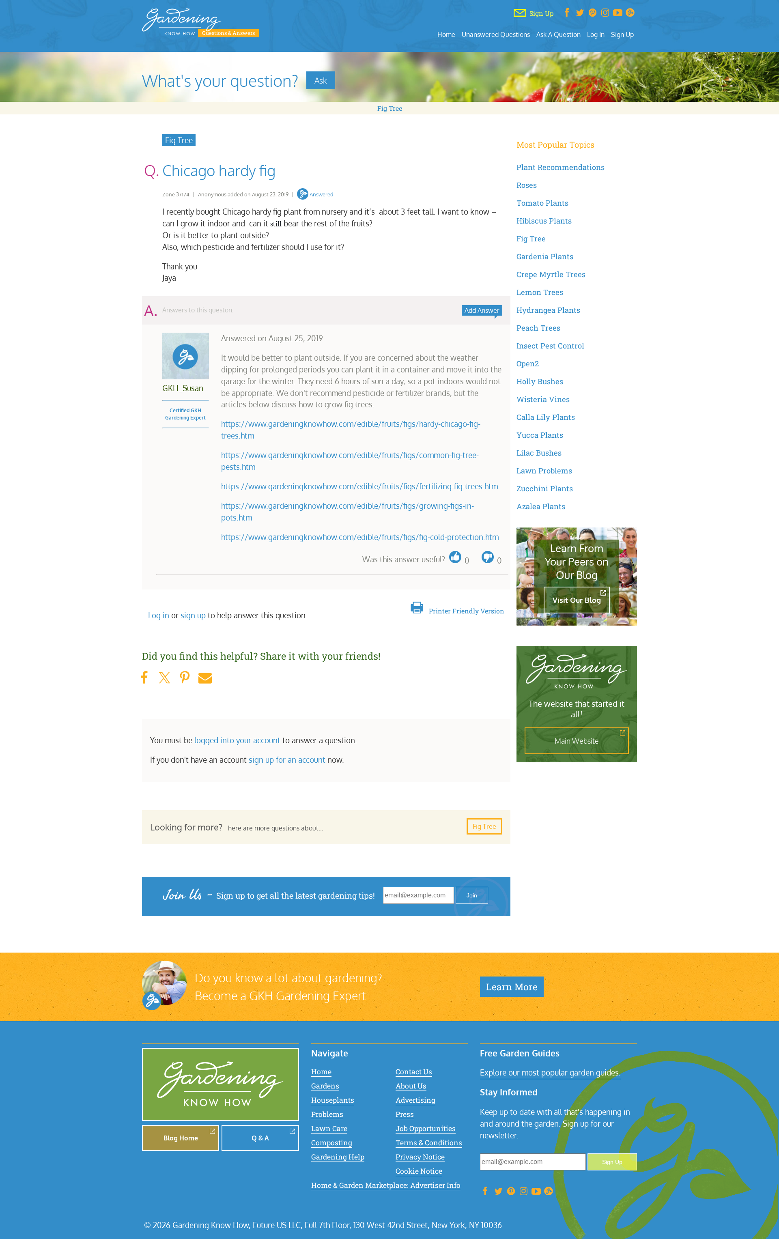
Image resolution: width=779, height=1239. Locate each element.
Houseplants (332, 1100)
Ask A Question (558, 34)
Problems (327, 1114)
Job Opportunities (426, 1128)
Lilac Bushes (539, 453)
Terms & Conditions (429, 1142)
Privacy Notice (420, 1157)
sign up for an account (287, 760)
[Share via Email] (205, 677)
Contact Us (414, 1071)
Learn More (512, 987)
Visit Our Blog (577, 600)
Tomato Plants (542, 203)
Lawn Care (329, 1128)
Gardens (325, 1086)
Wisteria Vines (543, 399)
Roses (526, 185)
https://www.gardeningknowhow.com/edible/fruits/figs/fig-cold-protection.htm (360, 537)
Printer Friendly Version (466, 611)
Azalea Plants (540, 506)
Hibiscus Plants (544, 221)
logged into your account (237, 740)
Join (472, 895)
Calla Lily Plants (545, 417)
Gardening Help (337, 1157)
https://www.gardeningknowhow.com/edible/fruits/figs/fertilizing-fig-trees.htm (359, 486)
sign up (193, 615)
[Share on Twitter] (164, 677)
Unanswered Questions (496, 34)
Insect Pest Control (550, 346)
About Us (411, 1086)
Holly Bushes (539, 381)
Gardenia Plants (544, 256)
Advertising (415, 1100)
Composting (331, 1142)
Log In (596, 34)
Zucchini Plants (544, 488)
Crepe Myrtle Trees (550, 274)
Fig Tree (389, 108)
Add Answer (482, 310)
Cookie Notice (419, 1171)
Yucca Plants (539, 435)
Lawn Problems (544, 470)
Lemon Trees (539, 292)
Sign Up (622, 34)
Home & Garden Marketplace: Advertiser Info (386, 1185)
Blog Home (181, 1138)
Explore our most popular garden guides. (550, 1072)
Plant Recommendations (560, 167)
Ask (320, 80)
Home (446, 34)
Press (405, 1114)
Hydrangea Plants (548, 310)
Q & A (260, 1138)
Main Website (577, 740)
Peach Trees (538, 328)
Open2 (527, 363)
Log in (158, 615)
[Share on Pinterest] (184, 677)
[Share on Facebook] (144, 677)
